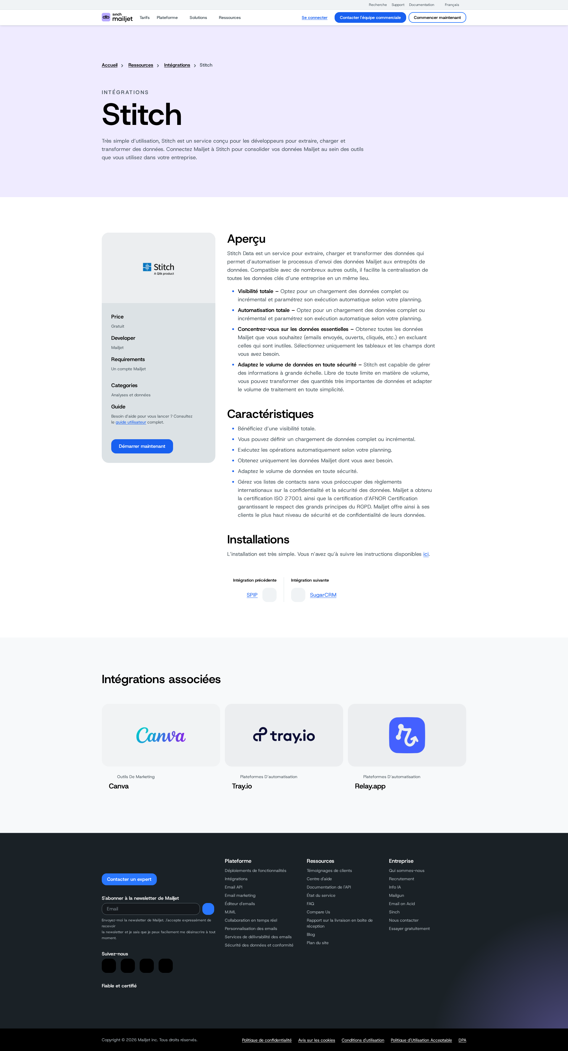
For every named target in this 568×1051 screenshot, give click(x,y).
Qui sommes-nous (407, 870)
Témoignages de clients (329, 870)
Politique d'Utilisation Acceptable (421, 1040)
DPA (462, 1040)
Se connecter (314, 17)
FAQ (310, 903)
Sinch (394, 912)
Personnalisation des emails (251, 928)
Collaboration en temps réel (251, 920)
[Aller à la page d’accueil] (117, 17)
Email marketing (240, 895)
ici (426, 554)
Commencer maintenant (437, 17)
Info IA (395, 887)
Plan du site (318, 942)
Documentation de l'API (329, 887)
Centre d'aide (319, 878)
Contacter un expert (129, 879)
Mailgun (396, 895)
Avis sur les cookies (316, 1040)
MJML (230, 912)
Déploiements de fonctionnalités (255, 870)
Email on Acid (402, 903)
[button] (375, 4)
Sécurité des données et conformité (259, 945)
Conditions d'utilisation (363, 1040)
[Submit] (208, 909)
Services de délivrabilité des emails (258, 936)
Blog (311, 934)
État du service (321, 895)
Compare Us (318, 912)
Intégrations (177, 65)
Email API (233, 887)
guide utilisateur (131, 422)
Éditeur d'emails (240, 903)
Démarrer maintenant (142, 446)
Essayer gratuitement (409, 928)
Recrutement (401, 878)
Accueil (109, 65)
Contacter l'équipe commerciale (370, 17)
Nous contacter (404, 920)
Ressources (140, 65)
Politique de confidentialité (267, 1040)
